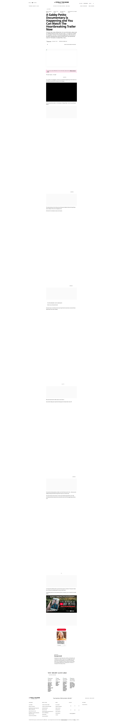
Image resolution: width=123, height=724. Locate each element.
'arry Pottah (30, 704)
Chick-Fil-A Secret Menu (32, 715)
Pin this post (61, 630)
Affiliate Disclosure (112, 722)
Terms (107, 722)
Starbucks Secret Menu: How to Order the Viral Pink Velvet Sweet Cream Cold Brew (72, 685)
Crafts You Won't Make (45, 704)
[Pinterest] (32, 2)
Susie (63, 81)
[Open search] (93, 3)
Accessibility (119, 722)
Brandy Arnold (58, 656)
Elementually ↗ (58, 713)
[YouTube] (34, 2)
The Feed (80, 3)
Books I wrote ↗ (58, 708)
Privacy (104, 722)
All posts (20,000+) (45, 716)
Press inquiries (58, 711)
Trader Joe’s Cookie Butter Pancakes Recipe (58, 683)
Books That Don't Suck (32, 711)
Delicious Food (44, 709)
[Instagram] (29, 2)
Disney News (44, 714)
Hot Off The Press (56, 12)
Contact (57, 714)
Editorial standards (59, 706)
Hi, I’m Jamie (58, 704)
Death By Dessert (45, 708)
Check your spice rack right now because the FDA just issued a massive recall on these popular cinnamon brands (50, 687)
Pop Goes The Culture (62, 12)
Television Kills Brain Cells (72, 12)
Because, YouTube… (32, 706)
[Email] (35, 2)
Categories (85, 3)
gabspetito (72, 191)
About (90, 3)
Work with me (58, 709)
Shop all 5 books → (85, 704)
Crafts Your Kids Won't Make (46, 706)
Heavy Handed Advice (49, 12)
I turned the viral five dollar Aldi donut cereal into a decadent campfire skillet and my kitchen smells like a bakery (65, 686)
